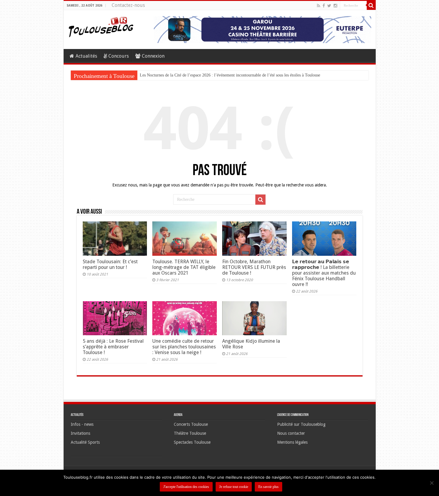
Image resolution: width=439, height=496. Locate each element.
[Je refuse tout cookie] (432, 483)
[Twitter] (329, 5)
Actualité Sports (85, 442)
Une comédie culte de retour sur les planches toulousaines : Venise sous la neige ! (184, 346)
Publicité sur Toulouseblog (301, 424)
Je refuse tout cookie (233, 487)
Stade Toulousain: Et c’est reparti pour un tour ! (110, 264)
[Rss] (318, 5)
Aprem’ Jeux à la (154, 75)
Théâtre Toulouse (190, 433)
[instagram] (335, 5)
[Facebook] (324, 5)
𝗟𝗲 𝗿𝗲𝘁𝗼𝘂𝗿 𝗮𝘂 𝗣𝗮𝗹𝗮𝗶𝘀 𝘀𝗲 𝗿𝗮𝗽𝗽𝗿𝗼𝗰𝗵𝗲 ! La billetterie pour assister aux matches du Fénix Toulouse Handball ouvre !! (324, 273)
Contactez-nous (128, 5)
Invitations (80, 433)
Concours (118, 56)
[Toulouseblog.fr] (101, 26)
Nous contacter (291, 433)
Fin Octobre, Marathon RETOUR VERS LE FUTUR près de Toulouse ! (254, 267)
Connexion (153, 56)
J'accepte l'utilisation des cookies (186, 487)
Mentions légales (292, 442)
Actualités (86, 56)
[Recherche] (371, 5)
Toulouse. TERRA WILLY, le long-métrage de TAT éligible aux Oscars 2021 (184, 267)
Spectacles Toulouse (192, 442)
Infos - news (82, 424)
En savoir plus (268, 487)
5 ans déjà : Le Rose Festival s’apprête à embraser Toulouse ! (113, 346)
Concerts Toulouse (191, 424)
